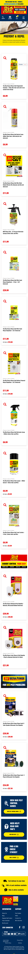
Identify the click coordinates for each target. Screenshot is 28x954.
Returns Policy (8, 943)
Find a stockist (12, 857)
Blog (3, 915)
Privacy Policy (20, 940)
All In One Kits (18, 920)
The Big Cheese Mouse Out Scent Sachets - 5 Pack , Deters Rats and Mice (13, 533)
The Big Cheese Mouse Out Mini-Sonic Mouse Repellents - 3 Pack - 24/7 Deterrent (12, 282)
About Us (4, 913)
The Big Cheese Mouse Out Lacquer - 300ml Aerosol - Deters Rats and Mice (14, 482)
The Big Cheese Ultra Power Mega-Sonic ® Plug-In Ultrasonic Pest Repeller (14, 776)
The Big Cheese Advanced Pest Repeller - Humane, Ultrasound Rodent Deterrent (13, 604)
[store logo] (14, 9)
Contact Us (18, 918)
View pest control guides (13, 811)
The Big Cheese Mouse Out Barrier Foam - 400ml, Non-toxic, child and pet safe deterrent (13, 136)
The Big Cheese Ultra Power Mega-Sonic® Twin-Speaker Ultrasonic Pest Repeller (13, 724)
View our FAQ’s (12, 834)
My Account (5, 923)
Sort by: (12, 64)
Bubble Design (21, 949)
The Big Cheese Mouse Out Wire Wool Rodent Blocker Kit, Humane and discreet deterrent (13, 185)
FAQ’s (16, 915)
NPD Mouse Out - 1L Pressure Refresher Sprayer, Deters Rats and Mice (13, 232)
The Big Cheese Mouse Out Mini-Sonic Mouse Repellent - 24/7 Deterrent (12, 330)
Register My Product (7, 918)
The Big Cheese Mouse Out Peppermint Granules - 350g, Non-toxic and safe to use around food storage (14, 87)
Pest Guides (18, 913)
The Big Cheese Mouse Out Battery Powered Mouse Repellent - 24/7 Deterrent (14, 381)
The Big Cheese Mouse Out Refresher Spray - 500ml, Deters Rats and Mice (14, 433)
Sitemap (20, 943)
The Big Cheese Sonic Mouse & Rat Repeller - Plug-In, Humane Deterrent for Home (14, 656)
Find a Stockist (5, 920)
